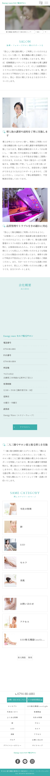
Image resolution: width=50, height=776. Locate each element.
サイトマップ (37, 746)
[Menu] (46, 2)
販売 (30, 657)
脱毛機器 (22, 657)
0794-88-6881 (9, 349)
